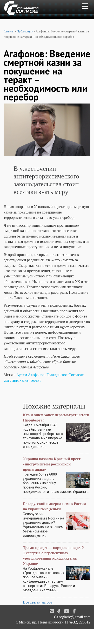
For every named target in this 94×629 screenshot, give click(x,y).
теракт (35, 380)
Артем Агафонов (30, 374)
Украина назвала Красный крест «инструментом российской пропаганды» (52, 464)
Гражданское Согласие (65, 374)
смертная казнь (16, 380)
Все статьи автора (37, 602)
